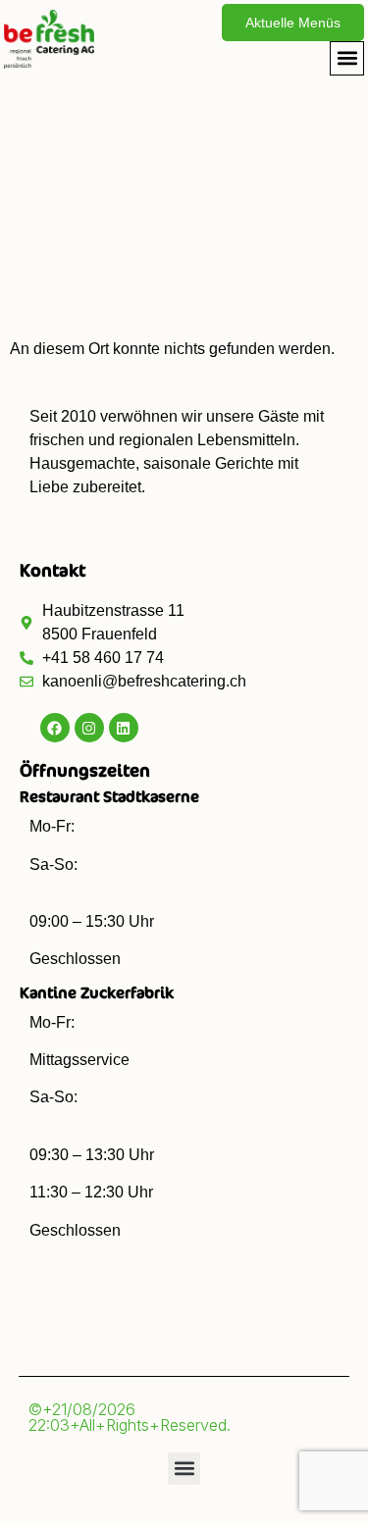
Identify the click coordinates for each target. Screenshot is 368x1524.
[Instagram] (89, 727)
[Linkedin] (123, 727)
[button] (347, 58)
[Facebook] (55, 727)
